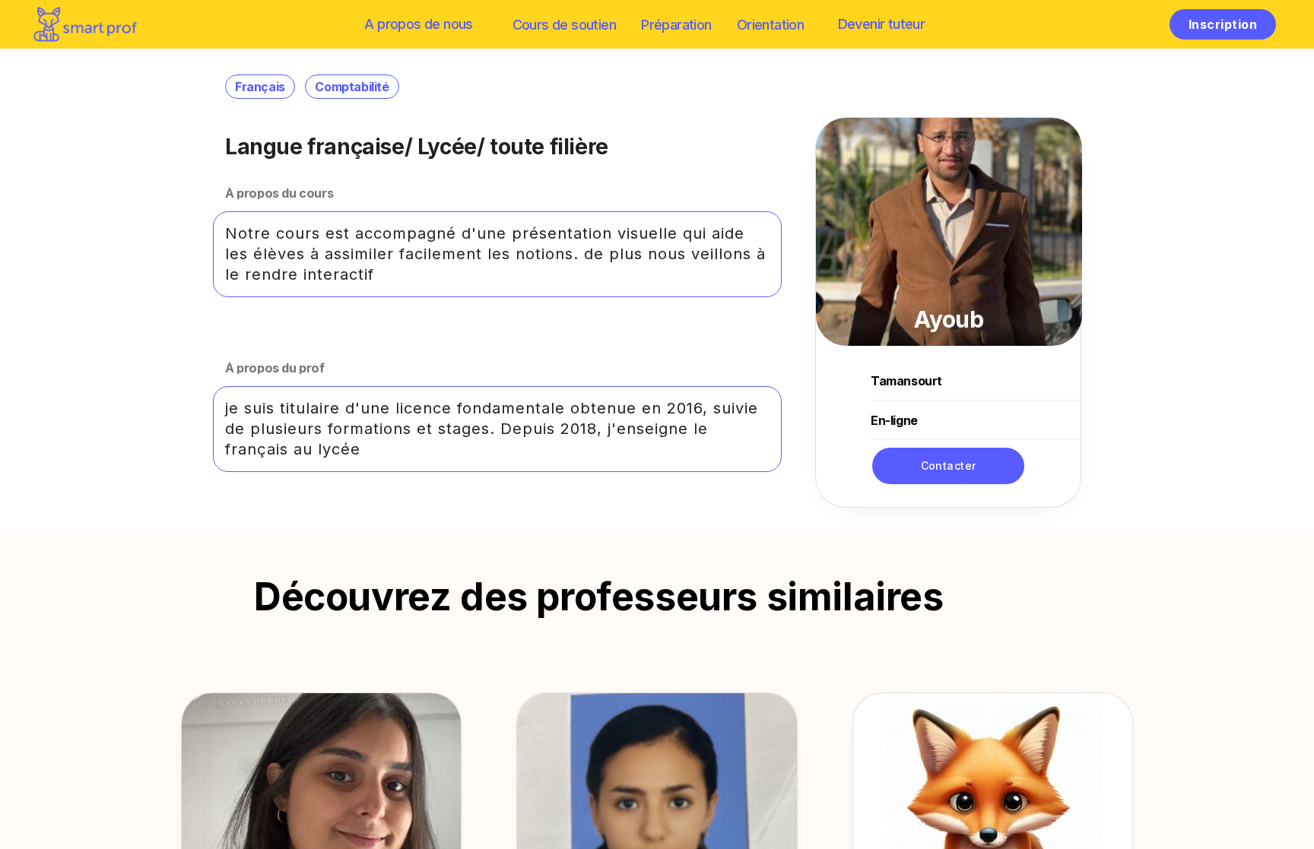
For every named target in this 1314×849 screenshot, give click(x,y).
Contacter (948, 465)
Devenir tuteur (881, 24)
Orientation (770, 25)
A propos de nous (418, 24)
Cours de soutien (564, 25)
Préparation (676, 25)
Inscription (1223, 24)
